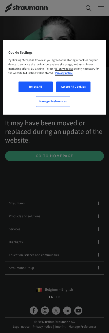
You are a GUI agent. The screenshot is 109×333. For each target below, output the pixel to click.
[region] (54, 77)
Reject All (35, 87)
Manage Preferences (53, 101)
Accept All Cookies (73, 87)
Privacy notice (64, 73)
